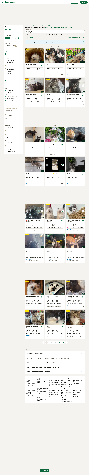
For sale (7, 38)
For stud (7, 41)
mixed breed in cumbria (30, 388)
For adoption (15, 38)
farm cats (63, 382)
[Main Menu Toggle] (2, 2)
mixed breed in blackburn (28, 381)
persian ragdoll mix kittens (41, 396)
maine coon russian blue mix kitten (42, 389)
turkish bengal (76, 399)
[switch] (15, 46)
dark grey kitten (64, 390)
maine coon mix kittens (66, 384)
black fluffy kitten (77, 390)
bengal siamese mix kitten (41, 378)
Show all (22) (9, 103)
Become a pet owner (29, 2)
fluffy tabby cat (76, 392)
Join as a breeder (40, 2)
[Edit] (21, 81)
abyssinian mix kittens (54, 378)
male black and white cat (66, 393)
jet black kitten (76, 388)
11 (59, 342)
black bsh (75, 378)
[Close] (84, 41)
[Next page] (66, 342)
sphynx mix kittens (53, 394)
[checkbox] (5, 54)
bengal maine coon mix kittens (42, 382)
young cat (63, 399)
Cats (6, 32)
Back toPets (8, 29)
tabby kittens (76, 383)
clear (20, 48)
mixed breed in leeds (30, 385)
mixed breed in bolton (30, 383)
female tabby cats (77, 385)
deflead (51, 401)
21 (63, 342)
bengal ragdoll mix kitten (54, 399)
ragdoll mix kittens (41, 391)
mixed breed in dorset (30, 378)
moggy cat (75, 396)
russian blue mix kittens (54, 388)
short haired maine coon (66, 401)
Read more (82, 34)
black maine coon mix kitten (78, 381)
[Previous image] (47, 56)
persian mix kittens (65, 380)
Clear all (19, 26)
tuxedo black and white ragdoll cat (66, 396)
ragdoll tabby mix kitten (54, 390)
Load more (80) (17, 76)
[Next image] (62, 56)
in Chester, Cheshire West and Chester (59, 27)
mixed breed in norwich (30, 398)
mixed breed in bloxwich (30, 395)
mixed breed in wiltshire (30, 400)
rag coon (75, 394)
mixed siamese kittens (54, 382)
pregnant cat (52, 396)
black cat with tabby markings (65, 387)
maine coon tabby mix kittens (42, 385)
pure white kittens (77, 401)
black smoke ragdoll (65, 378)
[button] (55, 55)
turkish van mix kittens (42, 393)
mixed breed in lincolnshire (28, 393)
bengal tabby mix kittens (54, 380)
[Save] (42, 65)
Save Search (30, 37)
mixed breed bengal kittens (41, 400)
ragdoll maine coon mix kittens (54, 385)
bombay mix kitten (53, 392)
